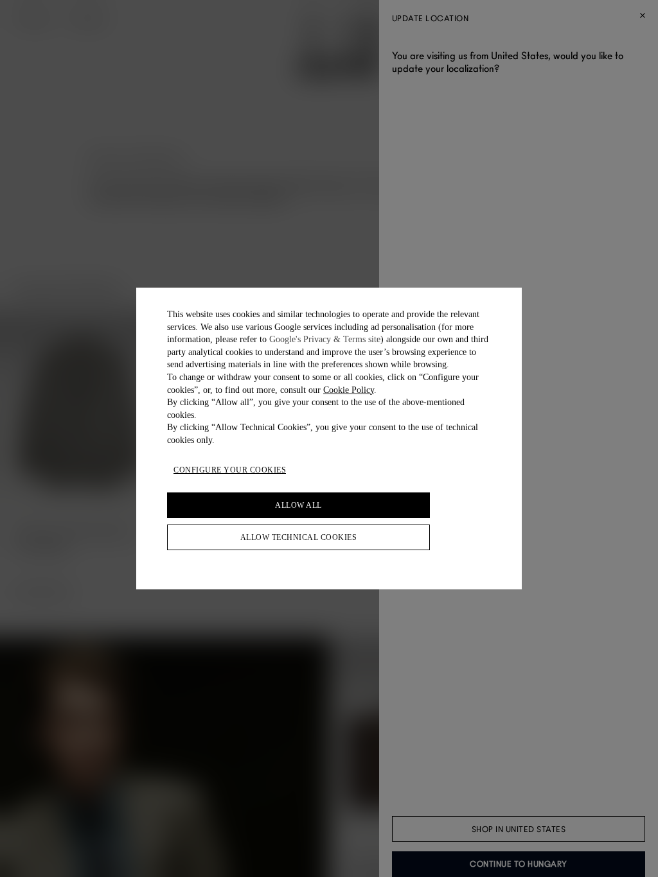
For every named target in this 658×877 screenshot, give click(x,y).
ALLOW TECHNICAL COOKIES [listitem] (298, 537)
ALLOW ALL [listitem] (298, 505)
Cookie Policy (348, 390)
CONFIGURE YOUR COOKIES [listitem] (229, 469)
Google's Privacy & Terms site (324, 339)
